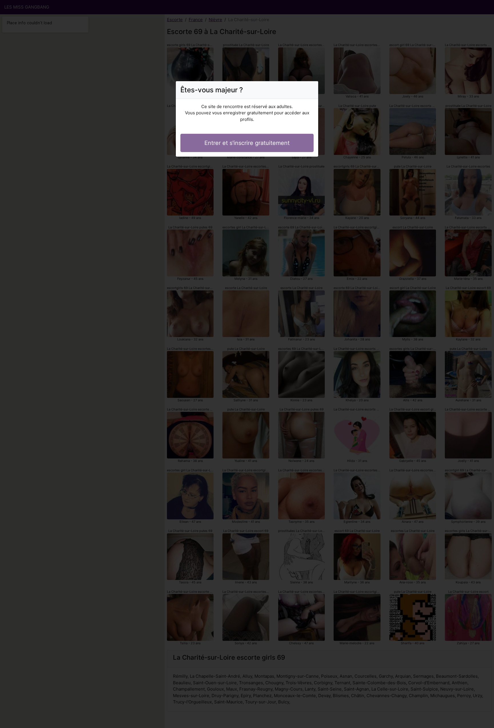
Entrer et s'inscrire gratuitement (247, 142)
